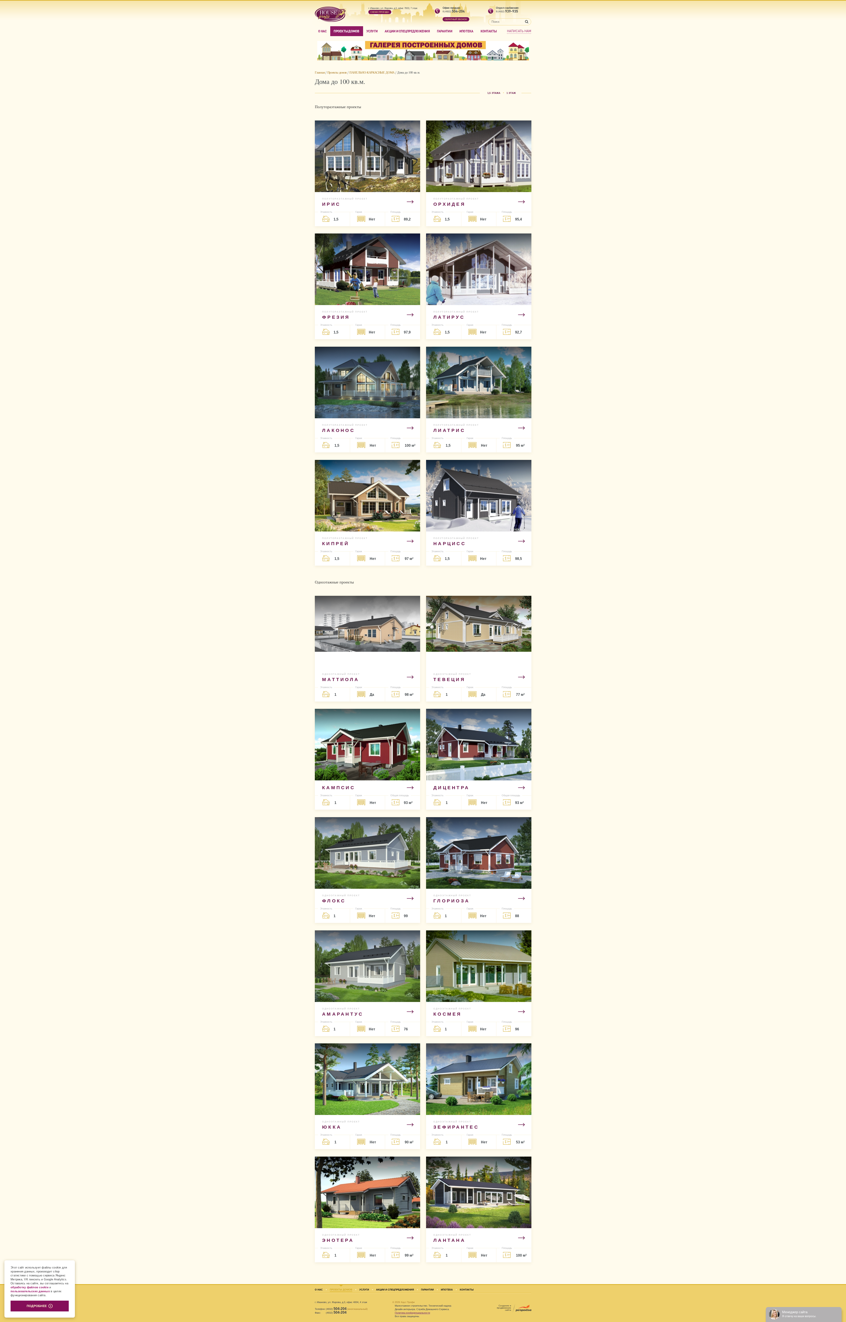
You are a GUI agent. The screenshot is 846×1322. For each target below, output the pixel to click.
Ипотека (466, 31)
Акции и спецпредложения (407, 31)
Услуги (372, 31)
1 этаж (511, 93)
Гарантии (444, 31)
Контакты (489, 31)
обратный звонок (456, 19)
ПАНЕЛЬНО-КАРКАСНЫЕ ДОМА (372, 72)
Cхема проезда (379, 12)
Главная (320, 72)
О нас (322, 31)
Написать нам (519, 31)
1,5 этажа (494, 93)
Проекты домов (346, 31)
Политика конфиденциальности (412, 1312)
